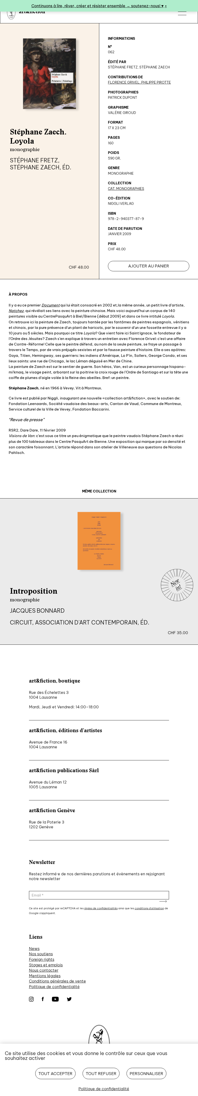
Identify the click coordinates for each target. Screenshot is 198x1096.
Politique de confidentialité (54, 986)
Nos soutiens (41, 953)
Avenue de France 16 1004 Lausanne (48, 744)
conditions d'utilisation (149, 908)
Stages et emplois (46, 965)
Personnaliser (146, 1073)
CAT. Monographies (126, 188)
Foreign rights (41, 959)
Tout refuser (101, 1073)
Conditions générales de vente (57, 981)
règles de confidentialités (101, 908)
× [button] (166, 5)
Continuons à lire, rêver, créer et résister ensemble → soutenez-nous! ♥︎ (97, 5)
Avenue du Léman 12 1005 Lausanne (48, 784)
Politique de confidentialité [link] (103, 1088)
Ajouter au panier (148, 265)
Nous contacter (43, 970)
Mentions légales (45, 975)
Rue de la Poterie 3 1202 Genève (46, 824)
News (34, 948)
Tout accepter (55, 1073)
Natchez (16, 310)
